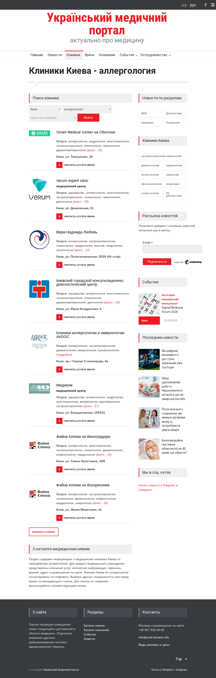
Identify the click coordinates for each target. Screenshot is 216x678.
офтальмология (151, 184)
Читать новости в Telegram (157, 485)
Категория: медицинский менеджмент (170, 299)
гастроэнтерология (151, 156)
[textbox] (53, 117)
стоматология (150, 193)
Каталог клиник (94, 625)
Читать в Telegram (162, 669)
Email (148, 243)
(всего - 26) (112, 302)
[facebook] (205, 5)
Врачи (89, 55)
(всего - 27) (91, 406)
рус (193, 5)
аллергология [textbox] (73, 109)
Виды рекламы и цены (154, 644)
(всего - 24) (104, 454)
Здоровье (147, 122)
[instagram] (213, 5)
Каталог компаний (96, 630)
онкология (172, 174)
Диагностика (174, 113)
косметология (150, 174)
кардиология (174, 165)
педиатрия (172, 184)
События (127, 55)
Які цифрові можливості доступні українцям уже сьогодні (172, 359)
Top (178, 659)
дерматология (150, 165)
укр (184, 5)
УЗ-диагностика (174, 194)
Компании (107, 55)
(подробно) (64, 354)
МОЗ (144, 113)
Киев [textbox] (34, 109)
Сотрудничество (153, 55)
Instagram (145, 489)
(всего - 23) (81, 201)
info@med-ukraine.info (154, 637)
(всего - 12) (82, 250)
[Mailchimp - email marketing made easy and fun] (188, 264)
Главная (37, 55)
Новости (55, 55)
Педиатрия (173, 122)
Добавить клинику (43, 531)
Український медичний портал (61, 669)
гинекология (173, 156)
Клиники (73, 55)
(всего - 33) (94, 150)
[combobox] (45, 109)
